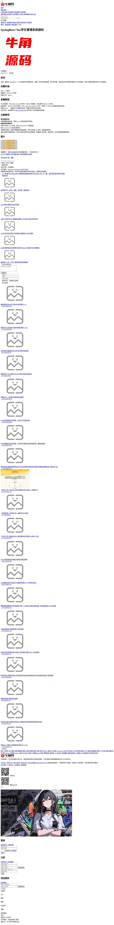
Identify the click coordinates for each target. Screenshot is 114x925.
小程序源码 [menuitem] (4, 12)
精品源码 (3, 10)
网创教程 (27, 14)
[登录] (4, 16)
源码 (30, 154)
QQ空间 (3, 905)
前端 (21, 154)
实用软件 (9, 14)
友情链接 (23, 765)
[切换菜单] (2, 2)
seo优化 (21, 14)
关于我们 (3, 765)
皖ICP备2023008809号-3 (20, 763)
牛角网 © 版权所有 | (7, 763)
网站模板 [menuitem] (17, 12)
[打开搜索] (2, 16)
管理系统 (26, 154)
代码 (11, 154)
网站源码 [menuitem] (11, 12)
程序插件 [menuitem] (23, 12)
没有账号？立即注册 (7, 845)
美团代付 (3, 22)
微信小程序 (16, 22)
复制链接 (3, 913)
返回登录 (3, 882)
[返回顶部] (2, 787)
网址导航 (23, 22)
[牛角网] (7, 757)
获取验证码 (21, 867)
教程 (15, 154)
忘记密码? (13, 850)
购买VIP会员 (12, 152)
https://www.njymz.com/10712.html (18, 169)
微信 (2, 898)
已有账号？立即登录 (7, 862)
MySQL (3, 154)
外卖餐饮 (29, 22)
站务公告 (33, 14)
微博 (2, 902)
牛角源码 (3, 71)
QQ (2, 894)
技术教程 (16, 14)
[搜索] (19, 18)
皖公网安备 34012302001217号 (38, 763)
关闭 (2, 915)
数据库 (8, 154)
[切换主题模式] (6, 16)
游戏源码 (3, 14)
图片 (18, 154)
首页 (2, 8)
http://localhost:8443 (21, 110)
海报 (2, 909)
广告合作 (10, 765)
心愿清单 (17, 765)
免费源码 (9, 22)
